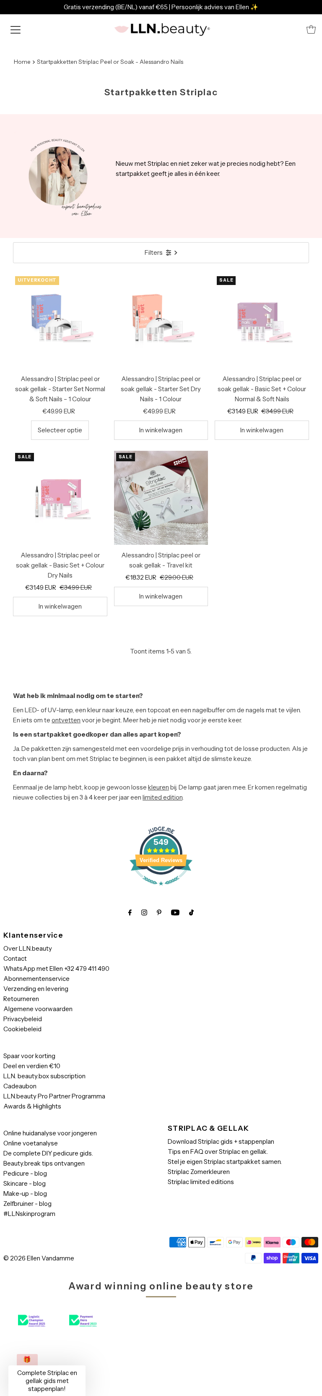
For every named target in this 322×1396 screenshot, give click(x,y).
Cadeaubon (19, 1086)
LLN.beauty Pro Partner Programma (54, 1096)
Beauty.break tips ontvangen (44, 1163)
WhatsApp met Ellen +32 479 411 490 (56, 968)
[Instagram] (144, 912)
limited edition (162, 797)
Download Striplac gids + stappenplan (221, 1141)
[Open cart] (311, 29)
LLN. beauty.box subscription (44, 1076)
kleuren (158, 787)
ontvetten (66, 720)
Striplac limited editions (201, 1182)
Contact (15, 958)
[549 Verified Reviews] (161, 890)
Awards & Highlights (32, 1106)
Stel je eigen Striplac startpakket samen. (225, 1162)
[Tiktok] (191, 912)
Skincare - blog (24, 1183)
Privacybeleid (22, 1019)
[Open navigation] (15, 29)
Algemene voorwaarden (38, 1009)
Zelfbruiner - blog (27, 1204)
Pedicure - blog (25, 1173)
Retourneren (21, 999)
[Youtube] (175, 912)
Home (22, 61)
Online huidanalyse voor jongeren (50, 1133)
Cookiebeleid (22, 1029)
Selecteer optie (60, 430)
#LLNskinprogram (29, 1214)
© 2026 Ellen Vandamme (38, 1258)
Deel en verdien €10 (31, 1066)
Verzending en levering (35, 989)
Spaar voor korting (29, 1056)
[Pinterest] (159, 912)
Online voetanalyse (30, 1143)
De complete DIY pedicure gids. (48, 1153)
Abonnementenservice (36, 979)
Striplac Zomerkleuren (199, 1172)
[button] (47, 1380)
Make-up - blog (25, 1193)
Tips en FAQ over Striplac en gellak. (218, 1151)
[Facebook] (130, 912)
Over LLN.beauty (27, 948)
